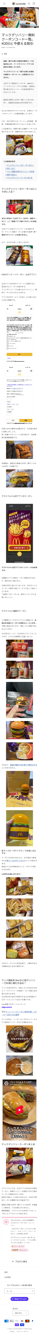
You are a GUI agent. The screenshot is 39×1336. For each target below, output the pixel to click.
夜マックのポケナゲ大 (15, 860)
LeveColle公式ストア (18, 1329)
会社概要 (7, 1277)
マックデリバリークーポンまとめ (19, 177)
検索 (5, 1272)
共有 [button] (5, 54)
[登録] (32, 1291)
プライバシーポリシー (22, 1331)
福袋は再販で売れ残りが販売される (23, 765)
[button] (4, 3)
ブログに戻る (21, 1261)
